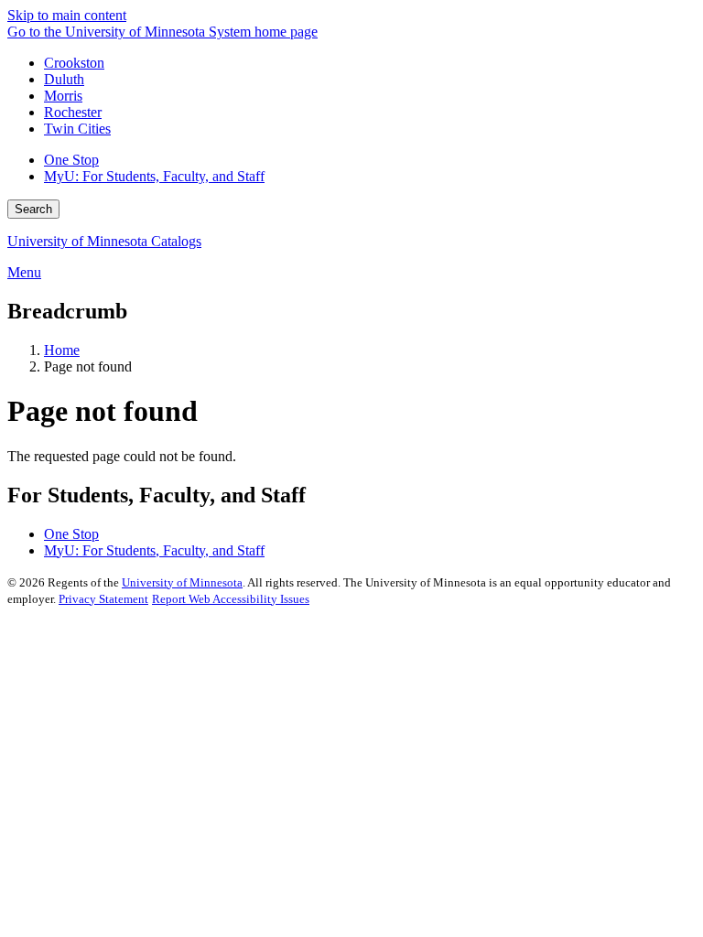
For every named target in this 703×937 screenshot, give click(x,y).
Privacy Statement (103, 599)
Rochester (73, 112)
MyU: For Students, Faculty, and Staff (154, 176)
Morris (63, 95)
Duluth (64, 79)
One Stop (71, 159)
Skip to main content (66, 15)
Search (33, 209)
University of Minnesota (182, 582)
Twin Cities (77, 128)
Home (62, 350)
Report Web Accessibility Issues (230, 599)
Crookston (74, 62)
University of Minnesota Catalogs (104, 241)
